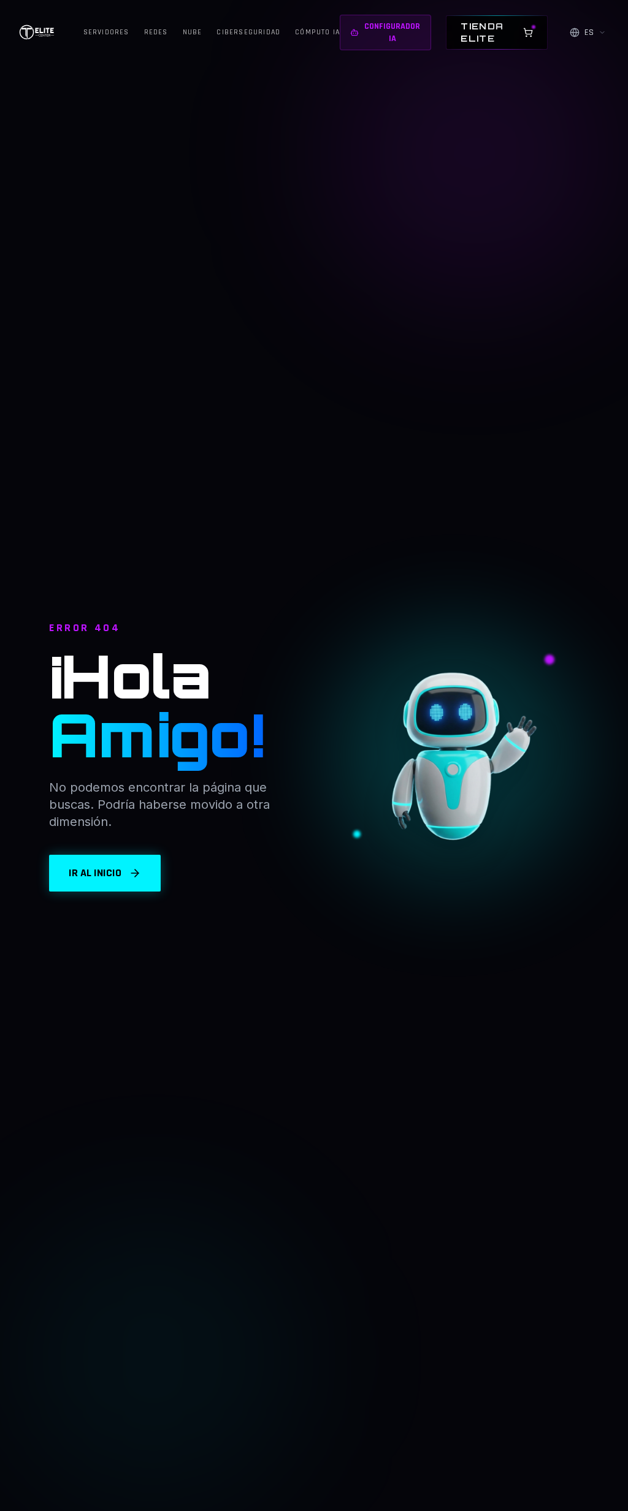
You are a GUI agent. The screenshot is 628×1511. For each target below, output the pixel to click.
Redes (156, 32)
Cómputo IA (317, 32)
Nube (192, 32)
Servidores (106, 32)
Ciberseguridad (248, 32)
